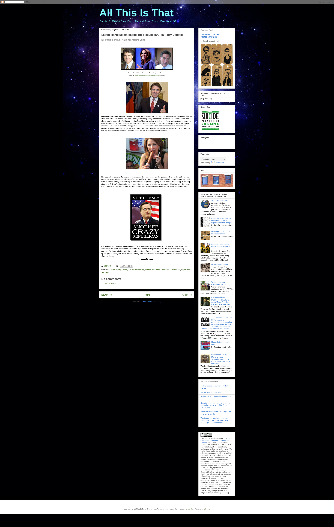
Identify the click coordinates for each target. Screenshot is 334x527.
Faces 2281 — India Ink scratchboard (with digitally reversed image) (221, 220)
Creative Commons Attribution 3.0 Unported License (216, 440)
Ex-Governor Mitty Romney (117, 270)
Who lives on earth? (219, 200)
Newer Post (106, 295)
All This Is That (136, 13)
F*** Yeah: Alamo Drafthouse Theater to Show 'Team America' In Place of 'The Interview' (221, 301)
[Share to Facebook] (129, 266)
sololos (191, 509)
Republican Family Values (170, 270)
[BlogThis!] (124, 266)
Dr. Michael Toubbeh (219, 264)
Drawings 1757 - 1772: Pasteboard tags (211, 35)
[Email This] (121, 266)
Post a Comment (111, 283)
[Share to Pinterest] (131, 266)
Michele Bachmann (152, 270)
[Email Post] (117, 266)
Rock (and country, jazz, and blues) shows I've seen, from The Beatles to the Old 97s (216, 405)
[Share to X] (126, 266)
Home (147, 295)
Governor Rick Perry (136, 270)
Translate (220, 162)
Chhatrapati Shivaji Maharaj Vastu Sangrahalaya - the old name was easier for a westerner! (220, 359)
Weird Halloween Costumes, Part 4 (218, 283)
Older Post (187, 295)
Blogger (207, 509)
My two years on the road (211, 392)
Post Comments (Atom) (152, 301)
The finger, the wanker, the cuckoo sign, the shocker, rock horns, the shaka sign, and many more (215, 420)
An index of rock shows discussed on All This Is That (221, 246)
